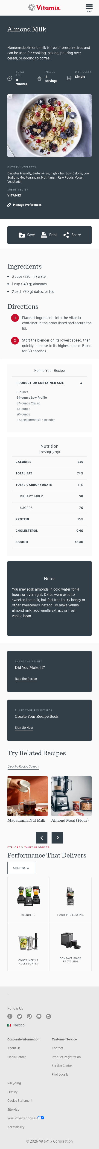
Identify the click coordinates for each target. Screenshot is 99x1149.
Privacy (12, 1092)
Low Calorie (74, 173)
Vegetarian (14, 181)
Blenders (28, 914)
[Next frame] (57, 838)
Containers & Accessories (28, 962)
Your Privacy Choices (22, 1118)
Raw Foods (65, 177)
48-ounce (23, 409)
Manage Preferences (27, 205)
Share (76, 235)
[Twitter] (19, 1016)
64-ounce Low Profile (32, 397)
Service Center (62, 1066)
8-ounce (22, 392)
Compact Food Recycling (71, 960)
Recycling (14, 1083)
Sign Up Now (24, 728)
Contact (57, 1048)
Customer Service (64, 1039)
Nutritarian (48, 177)
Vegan (79, 177)
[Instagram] (48, 1016)
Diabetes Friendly (19, 173)
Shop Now (21, 868)
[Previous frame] (42, 838)
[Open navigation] (89, 7)
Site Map (13, 1109)
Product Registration (66, 1057)
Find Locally (60, 1074)
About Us (13, 1048)
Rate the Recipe (26, 679)
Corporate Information (23, 1039)
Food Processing (70, 914)
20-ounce (23, 414)
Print (53, 235)
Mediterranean (30, 177)
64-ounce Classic (28, 403)
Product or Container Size (40, 383)
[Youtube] (38, 1016)
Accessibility (15, 1127)
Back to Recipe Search (23, 766)
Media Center (16, 1057)
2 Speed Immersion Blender (36, 420)
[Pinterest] (29, 1016)
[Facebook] (9, 1016)
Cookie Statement (19, 1101)
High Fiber (57, 173)
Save (31, 235)
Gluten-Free (40, 173)
